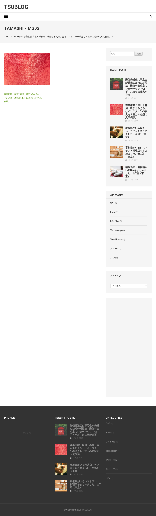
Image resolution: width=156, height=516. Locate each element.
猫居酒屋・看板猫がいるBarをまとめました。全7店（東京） (136, 172)
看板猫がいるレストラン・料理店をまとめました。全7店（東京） (136, 152)
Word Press (116, 239)
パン (112, 257)
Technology (116, 230)
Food (112, 212)
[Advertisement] (128, 346)
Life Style (17, 36)
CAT (112, 203)
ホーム (7, 36)
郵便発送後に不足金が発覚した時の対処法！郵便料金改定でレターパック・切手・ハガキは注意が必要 (136, 87)
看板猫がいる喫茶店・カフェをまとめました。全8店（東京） (136, 132)
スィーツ (114, 248)
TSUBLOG (16, 7)
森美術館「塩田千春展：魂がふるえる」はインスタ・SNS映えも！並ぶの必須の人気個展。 (67, 36)
